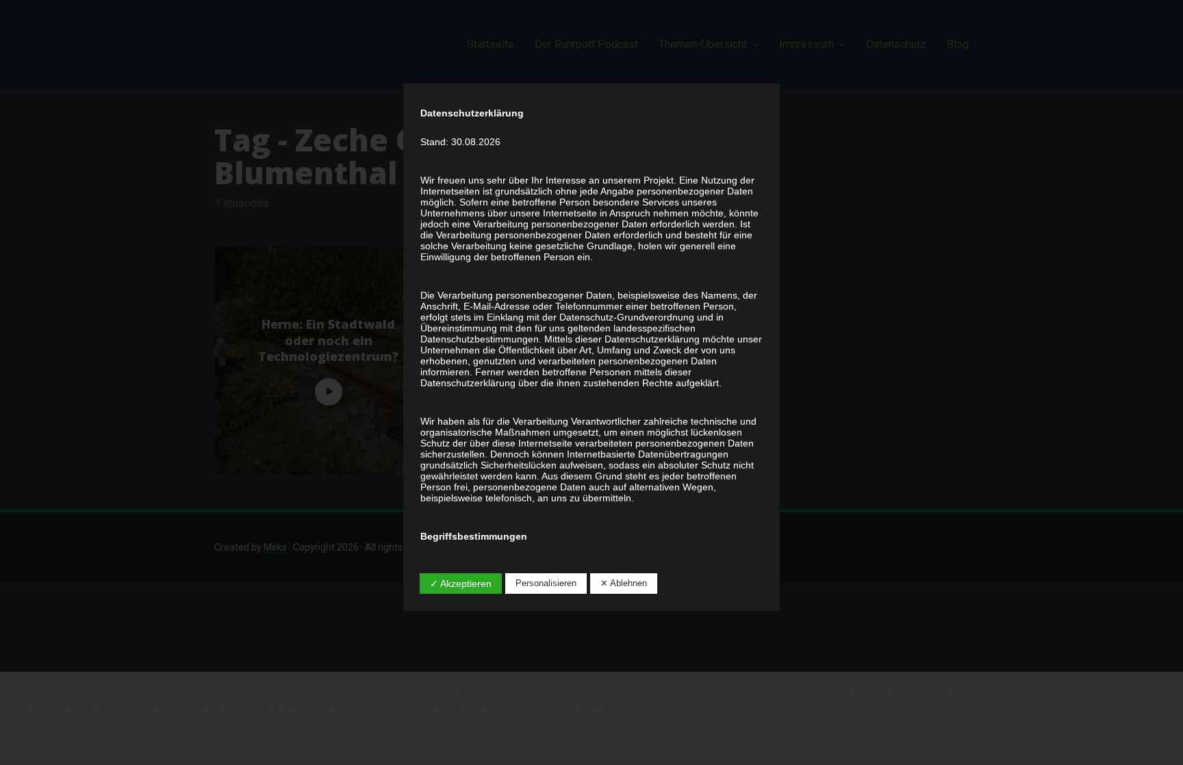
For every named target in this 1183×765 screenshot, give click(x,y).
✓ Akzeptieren (461, 583)
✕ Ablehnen (623, 583)
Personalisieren (546, 583)
